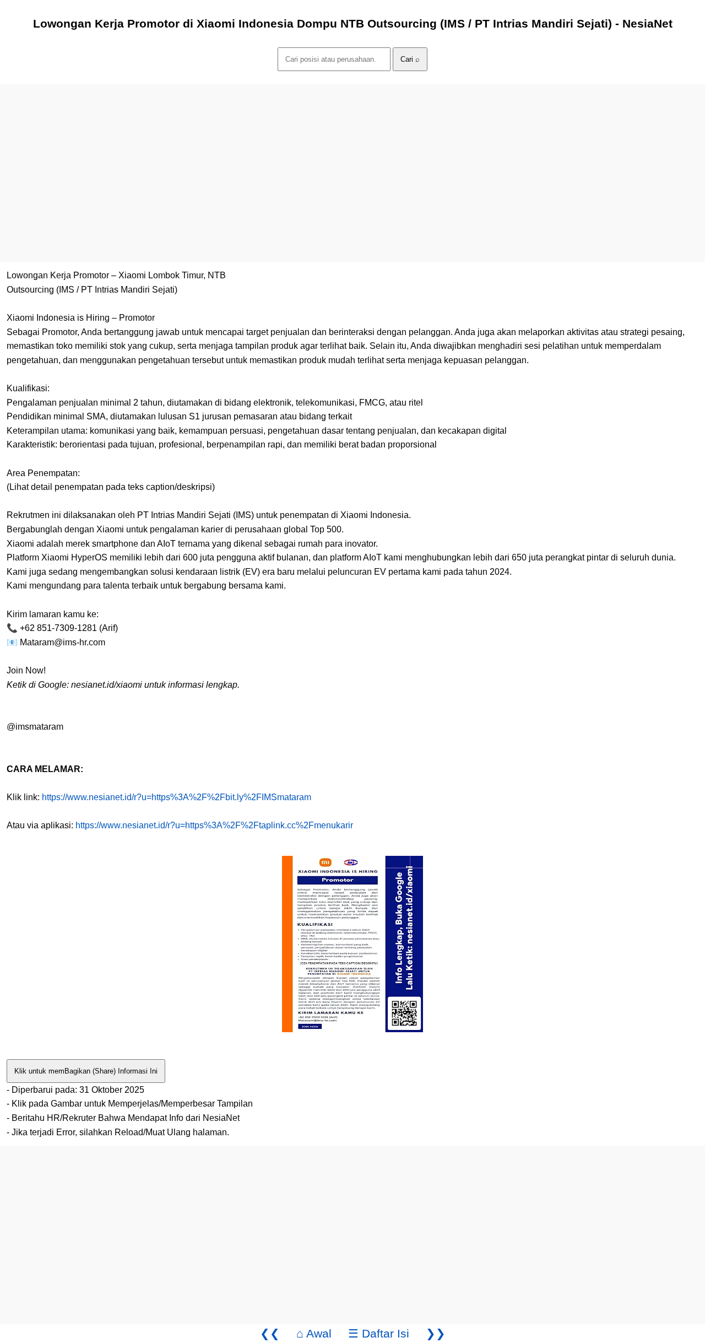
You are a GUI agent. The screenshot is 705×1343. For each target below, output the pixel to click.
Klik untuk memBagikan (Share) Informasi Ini (86, 1071)
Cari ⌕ (410, 59)
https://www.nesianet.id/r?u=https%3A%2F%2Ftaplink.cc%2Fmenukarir (214, 825)
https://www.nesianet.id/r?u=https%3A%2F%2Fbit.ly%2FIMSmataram (176, 797)
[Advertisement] (330, 161)
